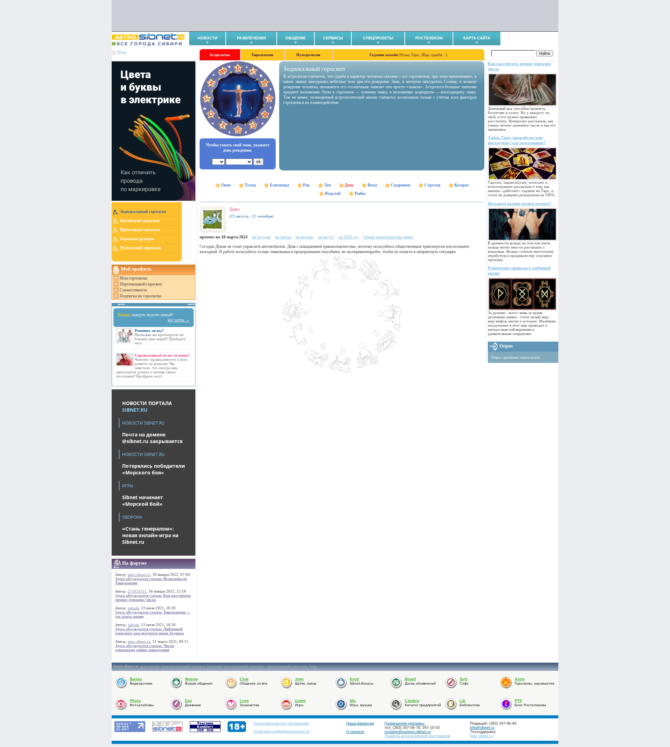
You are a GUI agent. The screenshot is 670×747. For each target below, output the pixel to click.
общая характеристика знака (388, 237)
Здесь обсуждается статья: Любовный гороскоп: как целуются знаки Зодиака (149, 631)
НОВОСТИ (207, 38)
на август (326, 237)
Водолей (333, 193)
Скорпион (400, 185)
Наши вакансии (360, 723)
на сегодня (261, 237)
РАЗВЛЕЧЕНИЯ (251, 38)
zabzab (133, 608)
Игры (127, 486)
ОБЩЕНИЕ (295, 38)
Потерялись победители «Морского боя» (153, 469)
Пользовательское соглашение (281, 723)
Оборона (132, 517)
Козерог (461, 185)
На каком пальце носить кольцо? (519, 203)
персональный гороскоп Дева (292, 666)
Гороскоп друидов (137, 238)
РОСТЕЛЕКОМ (428, 38)
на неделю (304, 237)
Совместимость (133, 290)
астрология (149, 666)
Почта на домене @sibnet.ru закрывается (152, 437)
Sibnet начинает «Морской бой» (142, 500)
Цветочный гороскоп (140, 229)
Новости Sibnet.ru (143, 423)
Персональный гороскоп (141, 284)
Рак (306, 185)
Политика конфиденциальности (281, 731)
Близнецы (279, 185)
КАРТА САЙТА (476, 38)
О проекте (355, 732)
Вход (121, 52)
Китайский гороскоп (139, 220)
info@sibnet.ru (482, 727)
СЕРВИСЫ (333, 38)
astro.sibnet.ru (139, 574)
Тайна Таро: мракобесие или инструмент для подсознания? (516, 140)
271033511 (137, 591)
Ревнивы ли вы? (149, 330)
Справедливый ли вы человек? (162, 355)
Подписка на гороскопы (140, 296)
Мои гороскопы (133, 278)
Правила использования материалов (417, 736)
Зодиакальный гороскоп (143, 211)
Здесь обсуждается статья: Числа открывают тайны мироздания (144, 647)
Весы (372, 185)
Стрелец (432, 185)
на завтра (283, 237)
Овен (226, 185)
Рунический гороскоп (140, 247)
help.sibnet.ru (481, 736)
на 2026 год (348, 237)
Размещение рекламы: (405, 723)
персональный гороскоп (244, 666)
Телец (250, 185)
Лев (327, 185)
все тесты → (178, 320)
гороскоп (214, 666)
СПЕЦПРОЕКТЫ (378, 38)
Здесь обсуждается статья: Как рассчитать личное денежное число (153, 597)
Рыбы (360, 193)
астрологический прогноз (182, 666)
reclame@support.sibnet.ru (408, 732)
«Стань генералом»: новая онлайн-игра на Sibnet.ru (150, 535)
